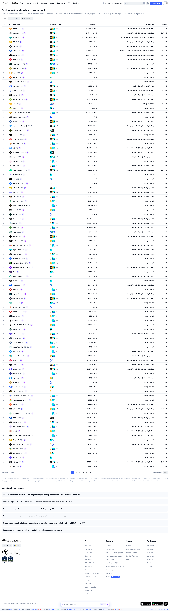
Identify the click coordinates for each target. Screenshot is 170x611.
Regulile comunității (112, 563)
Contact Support (131, 552)
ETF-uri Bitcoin (89, 563)
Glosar (128, 559)
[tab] (5, 18)
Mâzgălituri (88, 590)
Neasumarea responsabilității (115, 566)
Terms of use (110, 549)
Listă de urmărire (90, 587)
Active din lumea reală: (92, 573)
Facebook (150, 559)
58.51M (11, 609)
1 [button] (72, 472)
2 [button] (76, 472)
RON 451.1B (51, 609)
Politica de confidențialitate (114, 552)
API (159, 609)
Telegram (150, 552)
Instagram (150, 556)
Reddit (149, 563)
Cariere (108, 576)
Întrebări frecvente (132, 556)
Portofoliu (88, 583)
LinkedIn (149, 566)
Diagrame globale (90, 576)
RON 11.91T (35, 609)
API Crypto (88, 566)
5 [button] (86, 472)
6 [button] (90, 472)
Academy (88, 546)
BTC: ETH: (72, 609)
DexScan (88, 570)
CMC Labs (88, 552)
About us (109, 546)
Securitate (109, 573)
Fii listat (128, 546)
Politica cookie (110, 559)
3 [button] (79, 472)
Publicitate (88, 549)
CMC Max (88, 556)
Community (150, 549)
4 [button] (83, 472)
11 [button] (97, 472)
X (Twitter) (150, 546)
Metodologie (110, 570)
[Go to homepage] (10, 3)
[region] (60, 3)
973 (19, 609)
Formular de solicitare (133, 549)
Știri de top (88, 559)
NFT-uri (87, 580)
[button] (69, 472)
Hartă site (88, 594)
